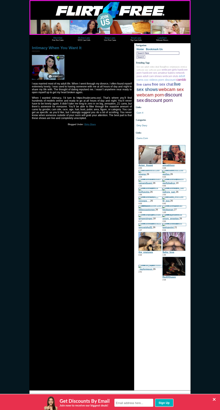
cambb (181, 79)
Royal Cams (136, 38)
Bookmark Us (154, 49)
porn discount (167, 79)
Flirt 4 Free (57, 38)
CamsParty (162, 38)
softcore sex (142, 70)
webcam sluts (170, 76)
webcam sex (171, 89)
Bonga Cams (110, 38)
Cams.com (142, 138)
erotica (184, 67)
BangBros (164, 67)
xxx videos (151, 79)
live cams (144, 84)
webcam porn (150, 94)
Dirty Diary (90, 124)
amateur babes (166, 72)
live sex (140, 67)
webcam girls (169, 69)
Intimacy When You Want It (56, 48)
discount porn (159, 100)
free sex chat (162, 84)
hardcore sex (149, 72)
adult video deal (151, 67)
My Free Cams (84, 38)
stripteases (175, 67)
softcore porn (155, 70)
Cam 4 (140, 112)
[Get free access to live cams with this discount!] (110, 34)
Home (140, 49)
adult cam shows (152, 76)
